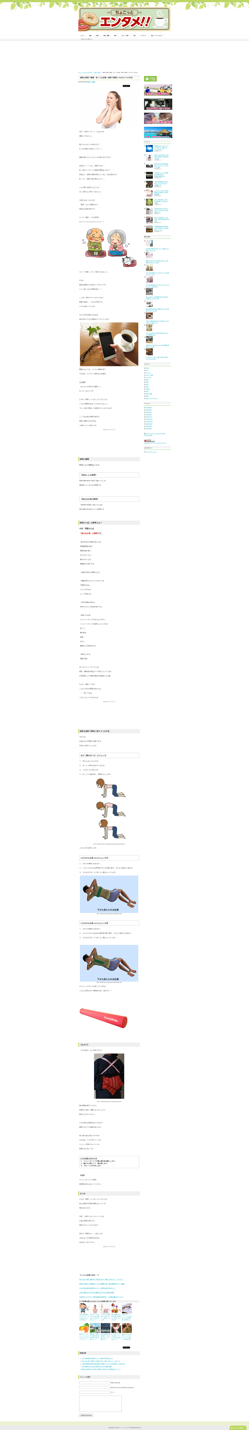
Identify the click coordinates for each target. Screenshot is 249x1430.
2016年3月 (149, 412)
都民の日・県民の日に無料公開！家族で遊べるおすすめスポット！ (94, 1337)
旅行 (115, 35)
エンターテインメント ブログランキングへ (155, 443)
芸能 (90, 35)
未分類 (147, 389)
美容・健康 (106, 35)
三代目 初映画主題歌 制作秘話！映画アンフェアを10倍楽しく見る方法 (103, 1364)
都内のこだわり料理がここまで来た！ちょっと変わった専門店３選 (126, 1337)
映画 (97, 35)
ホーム (82, 35)
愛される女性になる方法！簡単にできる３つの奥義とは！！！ (101, 1369)
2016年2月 (149, 414)
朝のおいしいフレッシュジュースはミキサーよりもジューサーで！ (84, 1337)
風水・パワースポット (157, 35)
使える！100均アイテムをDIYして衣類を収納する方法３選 (161, 219)
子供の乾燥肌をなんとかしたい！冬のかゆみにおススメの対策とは (84, 1317)
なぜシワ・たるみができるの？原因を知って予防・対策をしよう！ (94, 1317)
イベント (148, 372)
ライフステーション (151, 452)
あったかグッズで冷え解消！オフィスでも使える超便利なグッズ (116, 1337)
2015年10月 (149, 424)
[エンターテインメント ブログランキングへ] (149, 441)
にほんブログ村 (148, 435)
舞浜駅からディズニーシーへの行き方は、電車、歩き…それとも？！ (161, 147)
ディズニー (143, 35)
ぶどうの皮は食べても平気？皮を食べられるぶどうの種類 (161, 201)
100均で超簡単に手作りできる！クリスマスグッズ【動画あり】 (161, 183)
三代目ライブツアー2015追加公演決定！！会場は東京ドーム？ (101, 1297)
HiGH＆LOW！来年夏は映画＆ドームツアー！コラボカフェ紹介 (161, 165)
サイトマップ (167, 1)
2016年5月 (149, 410)
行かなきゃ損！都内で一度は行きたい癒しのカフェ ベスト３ (101, 1279)
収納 (147, 379)
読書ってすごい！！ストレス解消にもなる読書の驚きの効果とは (126, 1317)
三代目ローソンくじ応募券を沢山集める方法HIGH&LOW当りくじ (161, 174)
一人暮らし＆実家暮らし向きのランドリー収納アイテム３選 (105, 1317)
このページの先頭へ (238, 1428)
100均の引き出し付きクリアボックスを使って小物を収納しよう (161, 210)
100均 (147, 368)
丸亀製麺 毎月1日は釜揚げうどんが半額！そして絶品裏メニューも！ (161, 228)
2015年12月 (149, 419)
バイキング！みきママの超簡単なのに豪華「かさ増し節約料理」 (161, 192)
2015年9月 (149, 426)
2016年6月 (149, 407)
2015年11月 (149, 421)
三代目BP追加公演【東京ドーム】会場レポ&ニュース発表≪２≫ (105, 1337)
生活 (134, 35)
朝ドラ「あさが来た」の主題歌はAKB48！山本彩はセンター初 (161, 156)
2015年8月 (149, 428)
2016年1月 (149, 417)
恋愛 (147, 382)
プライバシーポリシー (86, 39)
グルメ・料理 (124, 35)
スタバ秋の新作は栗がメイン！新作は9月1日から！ (97, 1288)
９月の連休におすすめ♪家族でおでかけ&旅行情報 (96, 1292)
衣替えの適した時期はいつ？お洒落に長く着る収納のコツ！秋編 (101, 1284)
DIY (147, 370)
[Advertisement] (124, 55)
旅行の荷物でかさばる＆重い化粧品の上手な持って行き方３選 (116, 1317)
